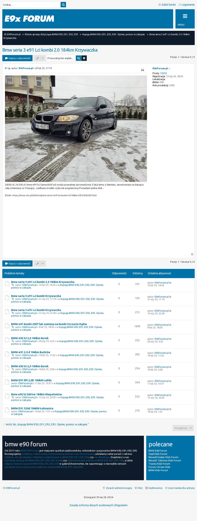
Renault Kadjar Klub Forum (163, 457)
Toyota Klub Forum (159, 463)
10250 (163, 73)
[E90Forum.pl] (29, 18)
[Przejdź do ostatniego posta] (170, 282)
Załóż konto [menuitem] (169, 4)
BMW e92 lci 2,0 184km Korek (29, 338)
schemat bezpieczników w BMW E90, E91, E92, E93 (95, 460)
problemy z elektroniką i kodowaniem (42, 453)
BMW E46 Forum (158, 450)
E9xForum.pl (160, 68)
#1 (6, 68)
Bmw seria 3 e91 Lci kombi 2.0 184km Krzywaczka (50, 50)
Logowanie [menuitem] (188, 4)
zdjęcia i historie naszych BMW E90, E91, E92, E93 (32, 463)
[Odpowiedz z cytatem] (142, 69)
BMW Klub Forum (158, 470)
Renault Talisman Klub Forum (165, 460)
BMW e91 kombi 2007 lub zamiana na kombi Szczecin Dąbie (49, 324)
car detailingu (101, 457)
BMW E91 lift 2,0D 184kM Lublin (31, 380)
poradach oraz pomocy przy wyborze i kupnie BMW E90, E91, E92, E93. (44, 467)
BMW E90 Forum (29, 450)
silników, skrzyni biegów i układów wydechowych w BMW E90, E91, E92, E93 (47, 457)
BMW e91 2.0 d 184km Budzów (30, 352)
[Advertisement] (76, 226)
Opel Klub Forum (158, 453)
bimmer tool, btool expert (79, 453)
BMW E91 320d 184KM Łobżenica (32, 408)
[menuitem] (180, 488)
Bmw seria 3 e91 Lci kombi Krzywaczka (36, 296)
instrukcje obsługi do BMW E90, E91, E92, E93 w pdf (33, 460)
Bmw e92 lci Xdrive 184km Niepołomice (36, 394)
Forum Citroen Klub (159, 467)
